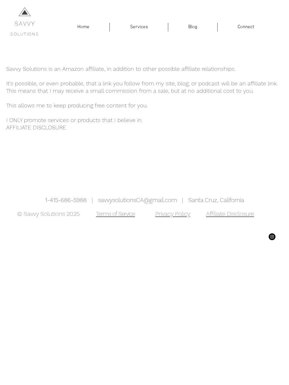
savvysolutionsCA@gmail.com (137, 199)
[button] (139, 27)
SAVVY (25, 23)
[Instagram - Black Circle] (272, 236)
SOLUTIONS (24, 34)
